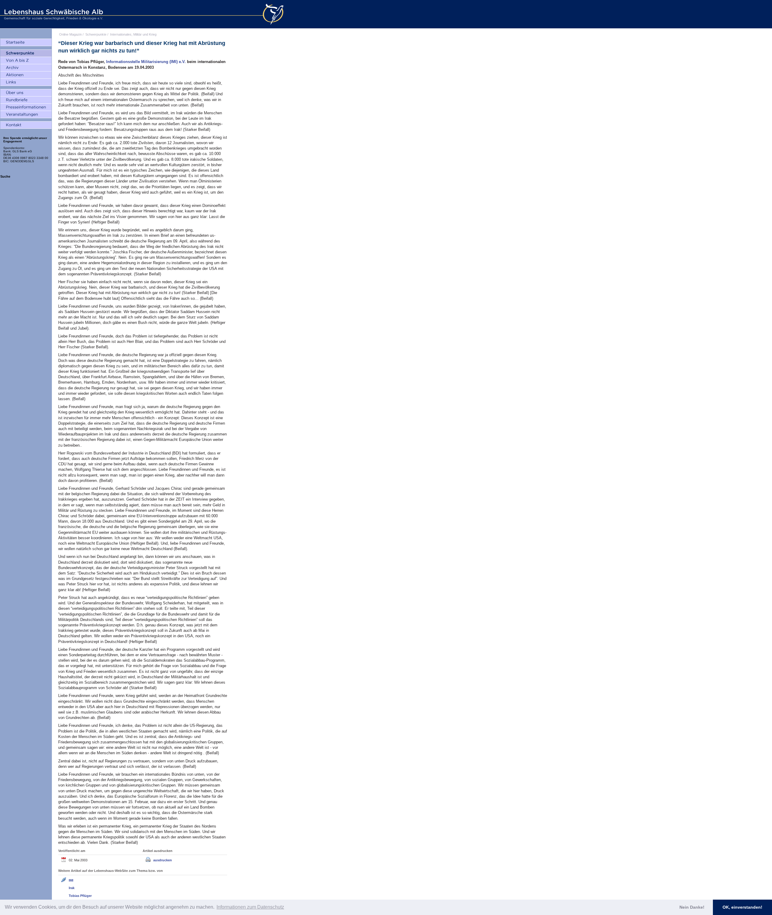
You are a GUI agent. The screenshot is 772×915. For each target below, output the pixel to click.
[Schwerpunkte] (26, 53)
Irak (71, 888)
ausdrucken (162, 860)
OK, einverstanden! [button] (742, 907)
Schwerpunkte (95, 34)
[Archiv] (26, 67)
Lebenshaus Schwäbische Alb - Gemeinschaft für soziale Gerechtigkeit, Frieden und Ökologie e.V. (53, 14)
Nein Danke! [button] (691, 907)
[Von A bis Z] (26, 60)
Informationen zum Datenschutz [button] (250, 907)
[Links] (26, 82)
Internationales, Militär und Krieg (133, 34)
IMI (71, 880)
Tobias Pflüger (80, 896)
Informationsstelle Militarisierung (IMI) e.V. (146, 61)
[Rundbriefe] (26, 100)
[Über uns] (26, 93)
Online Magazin (70, 34)
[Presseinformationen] (26, 107)
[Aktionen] (26, 75)
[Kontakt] (26, 125)
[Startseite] (26, 42)
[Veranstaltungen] (26, 114)
